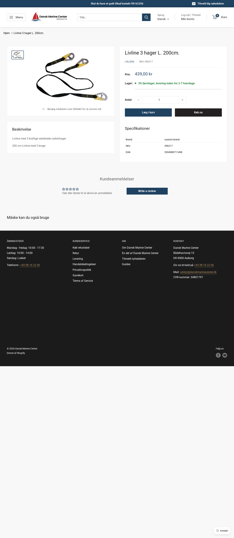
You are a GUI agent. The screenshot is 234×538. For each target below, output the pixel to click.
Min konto (187, 19)
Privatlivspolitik (82, 269)
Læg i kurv (148, 112)
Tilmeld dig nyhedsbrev (211, 3)
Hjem (6, 33)
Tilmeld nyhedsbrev (134, 258)
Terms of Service (83, 280)
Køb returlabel (81, 247)
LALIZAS (129, 61)
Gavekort (78, 275)
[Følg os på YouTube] (224, 355)
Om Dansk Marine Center (137, 247)
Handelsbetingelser (84, 264)
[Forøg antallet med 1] (182, 99)
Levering (78, 258)
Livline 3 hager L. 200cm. (29, 33)
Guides (126, 264)
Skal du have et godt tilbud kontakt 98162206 (117, 3)
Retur (76, 253)
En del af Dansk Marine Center (140, 253)
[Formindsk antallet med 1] (138, 99)
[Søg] (146, 17)
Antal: (128, 99)
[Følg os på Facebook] (218, 355)
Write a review (147, 191)
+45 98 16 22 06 (30, 265)
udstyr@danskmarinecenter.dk (198, 272)
